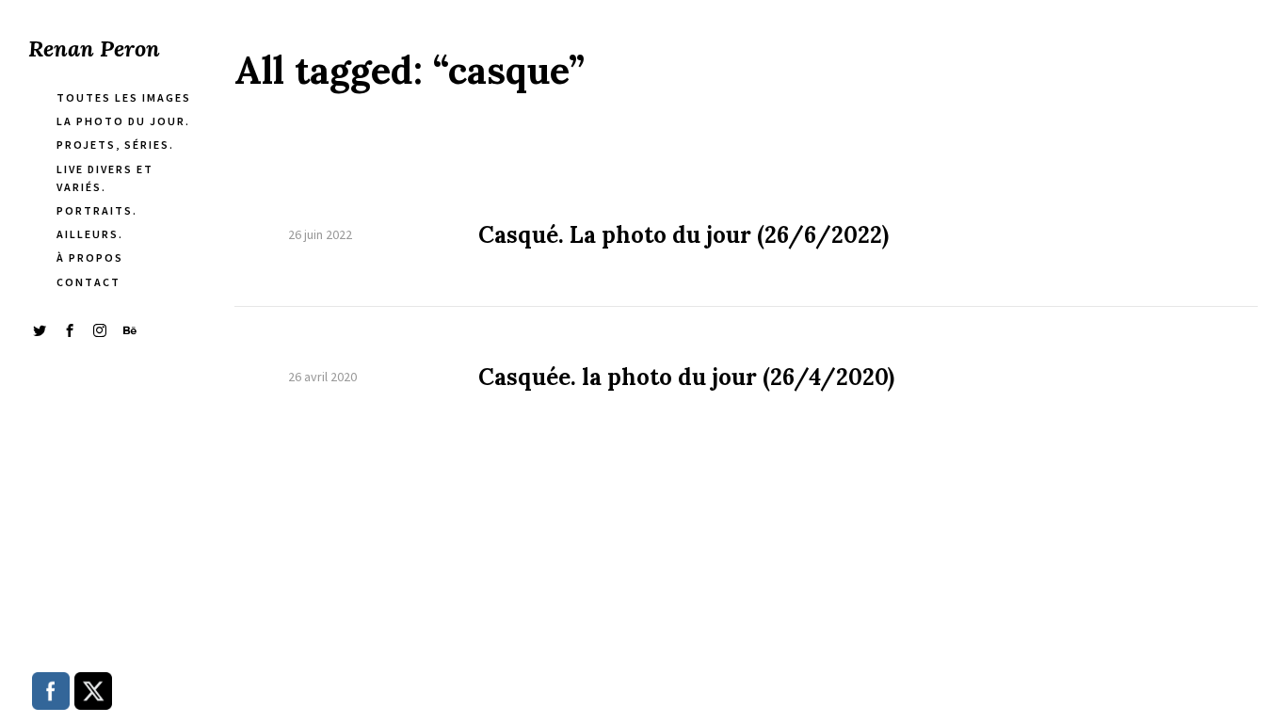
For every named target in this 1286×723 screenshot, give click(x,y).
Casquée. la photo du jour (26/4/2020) (686, 377)
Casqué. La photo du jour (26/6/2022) (683, 235)
